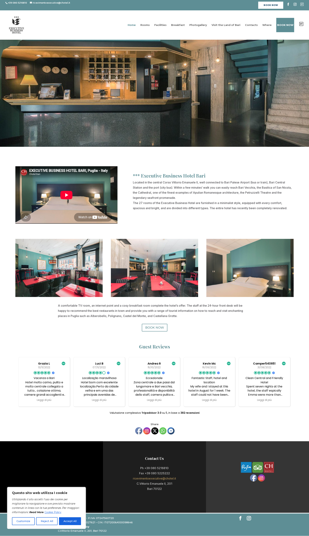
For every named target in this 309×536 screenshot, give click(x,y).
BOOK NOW (154, 327)
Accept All (70, 521)
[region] (46, 508)
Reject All (47, 521)
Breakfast (178, 25)
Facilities (160, 25)
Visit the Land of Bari (226, 25)
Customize (23, 521)
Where (267, 25)
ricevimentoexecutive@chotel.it (154, 478)
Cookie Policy (53, 512)
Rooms (145, 25)
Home (132, 25)
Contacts (251, 25)
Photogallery (198, 25)
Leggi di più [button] (44, 400)
